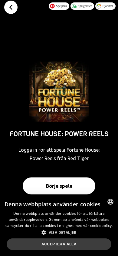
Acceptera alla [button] (59, 244)
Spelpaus (61, 6)
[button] (59, 232)
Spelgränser (85, 6)
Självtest (108, 6)
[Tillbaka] (11, 7)
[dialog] (59, 225)
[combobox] (110, 202)
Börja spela (59, 186)
